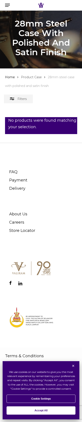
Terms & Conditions (24, 356)
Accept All (41, 410)
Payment (18, 180)
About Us (18, 214)
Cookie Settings (41, 398)
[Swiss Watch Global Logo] (41, 5)
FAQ (13, 171)
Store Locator (22, 230)
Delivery (17, 188)
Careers (16, 222)
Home (10, 77)
